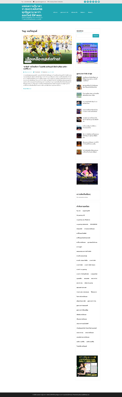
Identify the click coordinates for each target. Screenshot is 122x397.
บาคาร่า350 (93, 260)
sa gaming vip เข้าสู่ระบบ (83, 219)
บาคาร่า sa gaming (82, 269)
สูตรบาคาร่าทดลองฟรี (82, 305)
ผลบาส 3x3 (94, 278)
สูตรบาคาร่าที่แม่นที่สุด (82, 310)
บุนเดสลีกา (79, 278)
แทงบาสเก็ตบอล (89, 332)
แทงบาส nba (80, 332)
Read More (26, 88)
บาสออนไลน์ (94, 274)
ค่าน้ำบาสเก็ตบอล (81, 242)
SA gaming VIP (81, 215)
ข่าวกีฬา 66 (27, 61)
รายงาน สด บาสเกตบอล (83, 292)
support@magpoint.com (40, 1)
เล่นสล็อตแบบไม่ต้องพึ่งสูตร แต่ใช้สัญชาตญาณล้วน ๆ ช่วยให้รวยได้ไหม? (90, 79)
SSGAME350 (93, 224)
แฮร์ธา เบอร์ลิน (80, 341)
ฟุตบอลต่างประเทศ (81, 287)
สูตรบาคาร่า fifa (92, 301)
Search (80, 31)
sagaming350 (86, 210)
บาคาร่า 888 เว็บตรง (90, 265)
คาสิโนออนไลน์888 (81, 233)
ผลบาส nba (80, 283)
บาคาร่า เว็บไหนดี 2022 (83, 274)
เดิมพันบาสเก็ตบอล (81, 314)
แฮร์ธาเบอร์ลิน (90, 341)
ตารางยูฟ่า (79, 246)
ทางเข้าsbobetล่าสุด (82, 256)
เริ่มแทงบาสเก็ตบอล (82, 319)
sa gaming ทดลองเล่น (82, 224)
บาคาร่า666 (80, 265)
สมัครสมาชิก (74, 12)
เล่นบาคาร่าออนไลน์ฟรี (82, 323)
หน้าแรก (55, 12)
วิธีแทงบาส (94, 292)
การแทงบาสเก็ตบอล (89, 228)
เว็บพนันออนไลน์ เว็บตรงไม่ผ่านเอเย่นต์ (87, 328)
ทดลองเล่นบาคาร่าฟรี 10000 (84, 251)
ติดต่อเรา (83, 12)
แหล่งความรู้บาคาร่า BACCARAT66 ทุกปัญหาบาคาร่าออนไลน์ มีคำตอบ (54, 394)
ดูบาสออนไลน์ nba (92, 242)
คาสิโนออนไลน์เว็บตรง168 (83, 237)
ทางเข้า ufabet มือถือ (82, 260)
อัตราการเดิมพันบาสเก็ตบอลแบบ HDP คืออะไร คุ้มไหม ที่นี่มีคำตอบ (91, 136)
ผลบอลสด (86, 278)
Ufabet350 (79, 228)
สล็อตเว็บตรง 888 (81, 301)
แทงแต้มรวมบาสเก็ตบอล (83, 337)
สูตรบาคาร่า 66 (64, 12)
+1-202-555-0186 (27, 1)
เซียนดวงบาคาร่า (28, 72)
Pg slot (79, 210)
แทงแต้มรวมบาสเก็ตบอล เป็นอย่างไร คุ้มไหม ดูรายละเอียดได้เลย (90, 119)
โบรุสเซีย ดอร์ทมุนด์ (82, 346)
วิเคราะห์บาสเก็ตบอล (82, 296)
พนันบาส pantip (89, 283)
